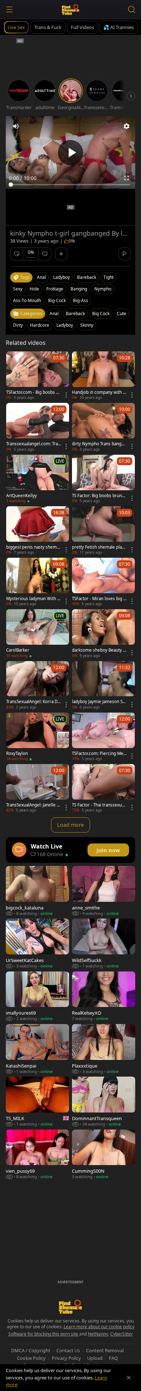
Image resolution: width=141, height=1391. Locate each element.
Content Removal (105, 1350)
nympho (102, 289)
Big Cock (101, 313)
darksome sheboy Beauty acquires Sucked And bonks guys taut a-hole (98, 650)
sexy (17, 289)
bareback (86, 277)
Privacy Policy (66, 1358)
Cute (121, 313)
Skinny (86, 325)
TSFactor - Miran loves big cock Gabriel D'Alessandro (98, 598)
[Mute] (16, 126)
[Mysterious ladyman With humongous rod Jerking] (37, 582)
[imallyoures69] (37, 996)
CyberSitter (121, 1334)
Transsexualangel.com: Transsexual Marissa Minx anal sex (33, 443)
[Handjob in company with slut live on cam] (103, 375)
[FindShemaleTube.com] (71, 9)
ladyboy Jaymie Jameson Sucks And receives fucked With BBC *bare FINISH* (99, 701)
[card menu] (66, 395)
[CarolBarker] (37, 633)
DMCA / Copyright (30, 1350)
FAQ (113, 1358)
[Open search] (131, 9)
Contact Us (68, 1350)
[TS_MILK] (37, 1101)
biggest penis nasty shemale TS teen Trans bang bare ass (33, 547)
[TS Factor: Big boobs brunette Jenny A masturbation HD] (103, 479)
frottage (54, 289)
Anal (54, 313)
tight (108, 277)
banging (78, 289)
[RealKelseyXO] (103, 996)
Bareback (75, 313)
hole (34, 289)
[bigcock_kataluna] (37, 891)
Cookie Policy (31, 1358)
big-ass (80, 300)
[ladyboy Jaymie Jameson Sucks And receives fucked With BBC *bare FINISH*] (103, 685)
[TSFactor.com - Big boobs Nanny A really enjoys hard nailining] (37, 375)
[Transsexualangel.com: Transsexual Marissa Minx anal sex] (37, 427)
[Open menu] (9, 9)
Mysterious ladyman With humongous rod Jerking (33, 598)
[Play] (70, 152)
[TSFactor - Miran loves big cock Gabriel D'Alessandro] (103, 582)
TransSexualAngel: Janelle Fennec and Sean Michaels (32, 805)
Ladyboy (64, 325)
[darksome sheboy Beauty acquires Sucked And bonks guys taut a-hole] (103, 633)
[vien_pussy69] (37, 1154)
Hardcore (39, 325)
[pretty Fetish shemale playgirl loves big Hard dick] (103, 530)
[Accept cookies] (128, 1377)
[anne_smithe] (103, 891)
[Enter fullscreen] (126, 178)
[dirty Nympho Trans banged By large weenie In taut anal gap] (103, 427)
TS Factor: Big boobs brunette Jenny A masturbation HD (99, 495)
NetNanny (98, 1334)
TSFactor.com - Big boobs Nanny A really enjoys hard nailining (33, 392)
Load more (70, 824)
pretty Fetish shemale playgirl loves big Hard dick (99, 547)
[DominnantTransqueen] (103, 1101)
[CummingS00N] (103, 1154)
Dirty (18, 325)
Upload (95, 1358)
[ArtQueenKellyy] (37, 479)
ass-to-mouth (27, 300)
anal (41, 277)
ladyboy (61, 277)
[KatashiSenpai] (37, 1049)
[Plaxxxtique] (103, 1049)
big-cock (57, 300)
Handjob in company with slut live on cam (99, 392)
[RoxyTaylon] (37, 737)
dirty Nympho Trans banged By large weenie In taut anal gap (99, 443)
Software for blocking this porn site (43, 1334)
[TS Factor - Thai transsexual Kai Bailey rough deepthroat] (103, 788)
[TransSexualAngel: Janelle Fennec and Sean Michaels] (37, 788)
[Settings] (126, 126)
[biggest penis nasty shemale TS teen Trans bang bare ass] (37, 530)
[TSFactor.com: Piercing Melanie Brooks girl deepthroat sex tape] (103, 737)
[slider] (70, 184)
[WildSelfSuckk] (103, 943)
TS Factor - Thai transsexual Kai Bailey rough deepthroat (99, 805)
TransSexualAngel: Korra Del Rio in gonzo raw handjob (33, 701)
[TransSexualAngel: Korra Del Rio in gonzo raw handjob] (37, 685)
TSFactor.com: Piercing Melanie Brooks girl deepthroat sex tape (99, 753)
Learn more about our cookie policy (99, 1327)
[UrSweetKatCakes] (37, 943)
